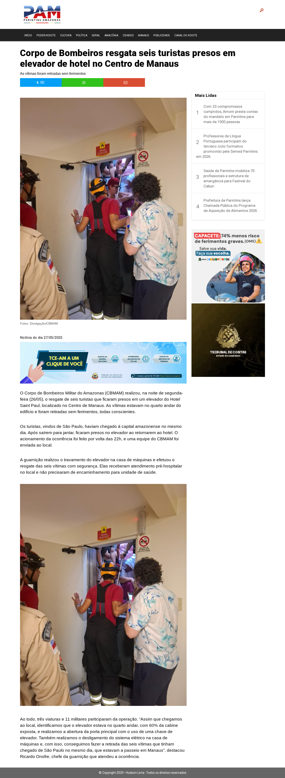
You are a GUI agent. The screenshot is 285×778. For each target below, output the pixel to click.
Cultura (65, 35)
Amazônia (111, 35)
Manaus (143, 35)
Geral (96, 35)
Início (28, 35)
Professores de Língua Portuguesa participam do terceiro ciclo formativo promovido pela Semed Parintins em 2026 (227, 146)
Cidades (128, 35)
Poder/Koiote (46, 35)
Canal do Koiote (185, 35)
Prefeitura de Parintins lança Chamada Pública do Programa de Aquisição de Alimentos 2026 (230, 205)
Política (81, 35)
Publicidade (161, 35)
